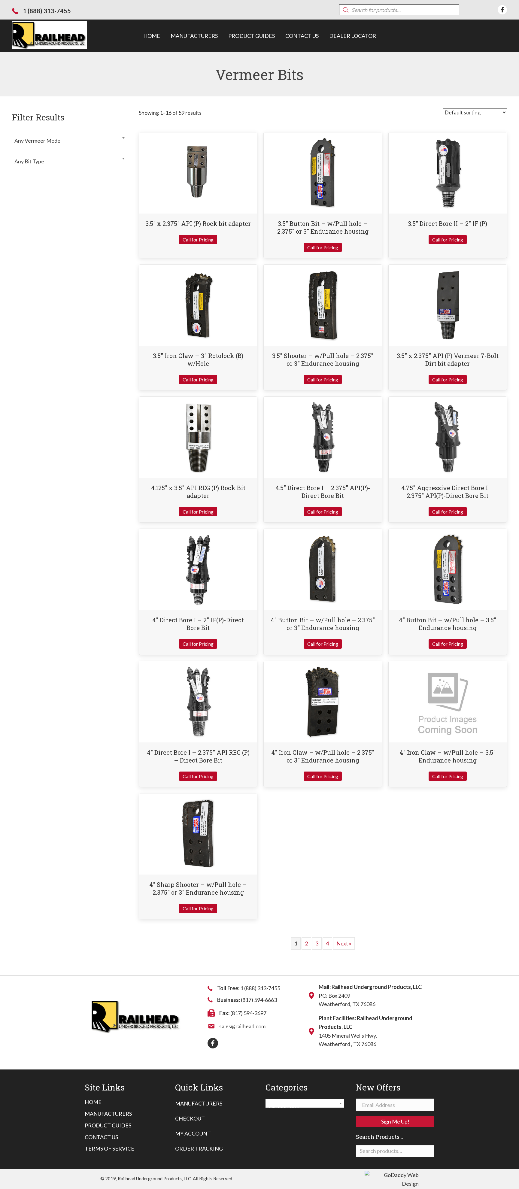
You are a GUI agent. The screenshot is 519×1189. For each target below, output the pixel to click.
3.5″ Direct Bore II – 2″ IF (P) (447, 223)
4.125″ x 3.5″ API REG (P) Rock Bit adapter (198, 491)
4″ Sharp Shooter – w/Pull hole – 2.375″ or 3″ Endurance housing (198, 888)
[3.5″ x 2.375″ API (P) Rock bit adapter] (198, 172)
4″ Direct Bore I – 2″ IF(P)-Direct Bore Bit (198, 624)
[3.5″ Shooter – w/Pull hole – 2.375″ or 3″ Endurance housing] (323, 304)
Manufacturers (198, 1103)
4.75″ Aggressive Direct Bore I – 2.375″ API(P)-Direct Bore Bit (447, 491)
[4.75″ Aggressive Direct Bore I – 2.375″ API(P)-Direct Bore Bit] (447, 436)
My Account (193, 1133)
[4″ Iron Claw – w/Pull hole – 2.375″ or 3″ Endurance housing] (323, 701)
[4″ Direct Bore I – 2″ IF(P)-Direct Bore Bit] (198, 569)
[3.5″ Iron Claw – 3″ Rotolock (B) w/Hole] (198, 304)
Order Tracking (199, 1148)
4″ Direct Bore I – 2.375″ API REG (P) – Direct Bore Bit (198, 756)
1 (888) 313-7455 (47, 10)
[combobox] (69, 138)
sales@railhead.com (242, 1026)
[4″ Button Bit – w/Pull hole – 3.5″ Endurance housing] (448, 569)
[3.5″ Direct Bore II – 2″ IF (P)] (448, 172)
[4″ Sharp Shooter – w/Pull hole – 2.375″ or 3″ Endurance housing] (198, 833)
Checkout (190, 1118)
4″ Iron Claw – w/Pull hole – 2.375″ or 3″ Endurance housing (322, 756)
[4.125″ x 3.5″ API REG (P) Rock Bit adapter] (198, 436)
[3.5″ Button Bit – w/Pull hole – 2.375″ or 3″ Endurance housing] (322, 172)
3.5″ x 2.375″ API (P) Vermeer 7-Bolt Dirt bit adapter (448, 359)
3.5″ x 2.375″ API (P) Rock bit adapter (198, 223)
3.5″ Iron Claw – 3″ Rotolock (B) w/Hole (198, 359)
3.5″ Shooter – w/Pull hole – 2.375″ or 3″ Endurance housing (322, 359)
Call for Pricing (198, 239)
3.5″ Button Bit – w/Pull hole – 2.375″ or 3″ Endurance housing (323, 227)
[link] (152, 36)
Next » (343, 943)
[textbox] (69, 140)
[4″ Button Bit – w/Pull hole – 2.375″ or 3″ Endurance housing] (322, 569)
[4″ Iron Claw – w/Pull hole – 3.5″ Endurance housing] (447, 701)
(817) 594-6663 (259, 999)
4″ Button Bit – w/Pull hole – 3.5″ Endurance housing (447, 624)
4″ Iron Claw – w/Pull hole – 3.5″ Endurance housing (447, 756)
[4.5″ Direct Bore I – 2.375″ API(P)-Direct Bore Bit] (322, 436)
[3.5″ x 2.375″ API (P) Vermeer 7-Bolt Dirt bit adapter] (447, 304)
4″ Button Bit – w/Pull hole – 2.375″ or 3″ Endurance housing (323, 624)
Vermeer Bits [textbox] (303, 1106)
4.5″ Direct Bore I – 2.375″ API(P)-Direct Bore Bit (322, 491)
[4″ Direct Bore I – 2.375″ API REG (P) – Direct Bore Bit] (198, 701)
